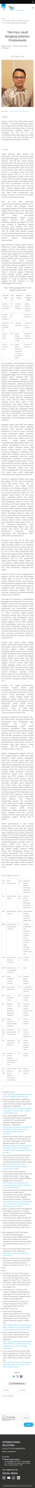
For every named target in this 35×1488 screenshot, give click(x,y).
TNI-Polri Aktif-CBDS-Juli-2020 (18, 111)
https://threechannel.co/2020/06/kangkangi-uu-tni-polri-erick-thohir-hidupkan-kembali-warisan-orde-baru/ (17, 1203)
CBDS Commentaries (20, 46)
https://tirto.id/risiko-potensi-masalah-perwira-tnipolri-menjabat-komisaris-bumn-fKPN (15, 1166)
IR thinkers (5, 48)
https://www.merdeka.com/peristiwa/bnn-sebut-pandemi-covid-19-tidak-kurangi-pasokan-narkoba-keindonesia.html (17, 1327)
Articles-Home (6, 46)
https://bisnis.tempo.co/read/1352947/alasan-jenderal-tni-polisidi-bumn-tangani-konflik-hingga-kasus (17, 1110)
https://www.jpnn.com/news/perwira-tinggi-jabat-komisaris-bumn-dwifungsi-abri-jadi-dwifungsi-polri (17, 1185)
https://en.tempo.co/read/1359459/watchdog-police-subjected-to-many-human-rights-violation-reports (17, 1364)
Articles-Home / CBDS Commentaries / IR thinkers (16, 21)
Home (3, 18)
